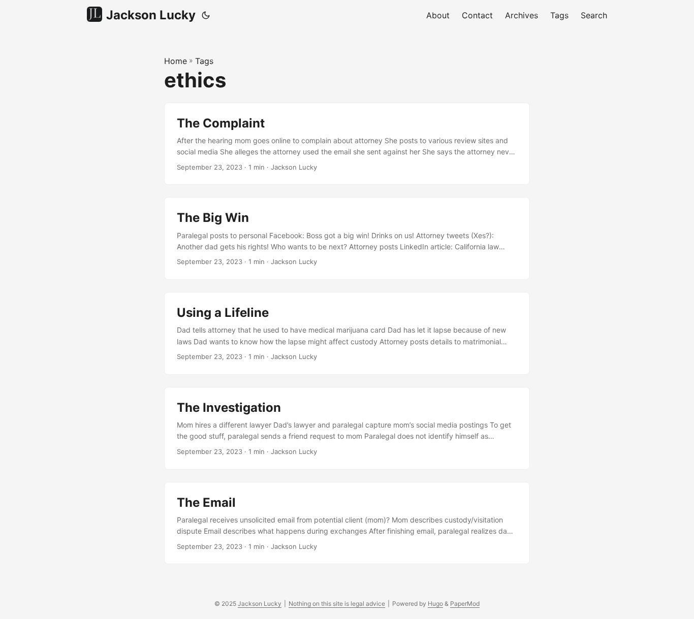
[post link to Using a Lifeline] (347, 333)
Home (175, 61)
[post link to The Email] (347, 523)
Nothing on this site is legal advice (337, 603)
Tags (204, 61)
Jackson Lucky (151, 15)
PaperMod (465, 603)
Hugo (435, 603)
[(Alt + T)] (206, 15)
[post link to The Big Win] (347, 238)
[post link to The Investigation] (347, 428)
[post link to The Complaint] (347, 144)
